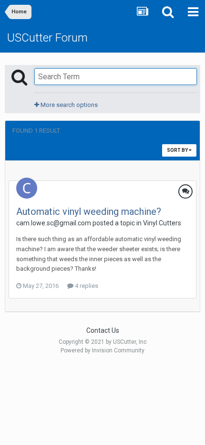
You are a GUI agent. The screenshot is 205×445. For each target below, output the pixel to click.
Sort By (178, 150)
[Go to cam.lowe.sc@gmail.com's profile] (26, 188)
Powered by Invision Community (102, 350)
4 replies (85, 285)
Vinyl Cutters (162, 223)
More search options (68, 104)
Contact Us (102, 330)
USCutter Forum (47, 37)
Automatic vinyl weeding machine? (88, 211)
